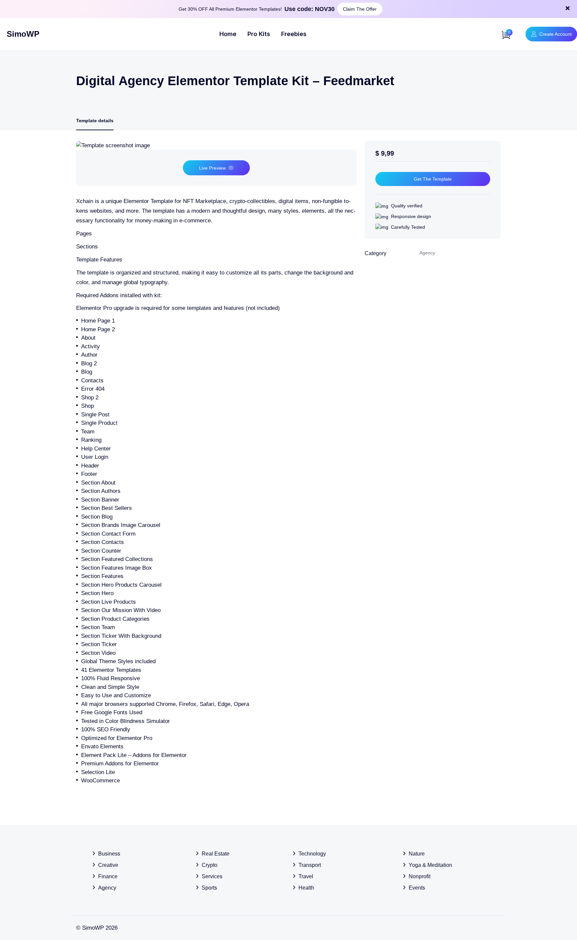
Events (417, 888)
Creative (108, 865)
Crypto (209, 865)
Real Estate (215, 854)
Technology (312, 854)
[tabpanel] (216, 463)
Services (212, 876)
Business (109, 854)
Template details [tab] (95, 120)
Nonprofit (419, 876)
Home (227, 33)
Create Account (555, 34)
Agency (107, 888)
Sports (209, 888)
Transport (310, 865)
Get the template (433, 179)
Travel (306, 876)
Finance (108, 876)
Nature (417, 854)
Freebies (294, 33)
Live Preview (212, 168)
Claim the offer (360, 9)
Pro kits (258, 33)
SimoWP (23, 33)
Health (306, 888)
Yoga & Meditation (430, 865)
